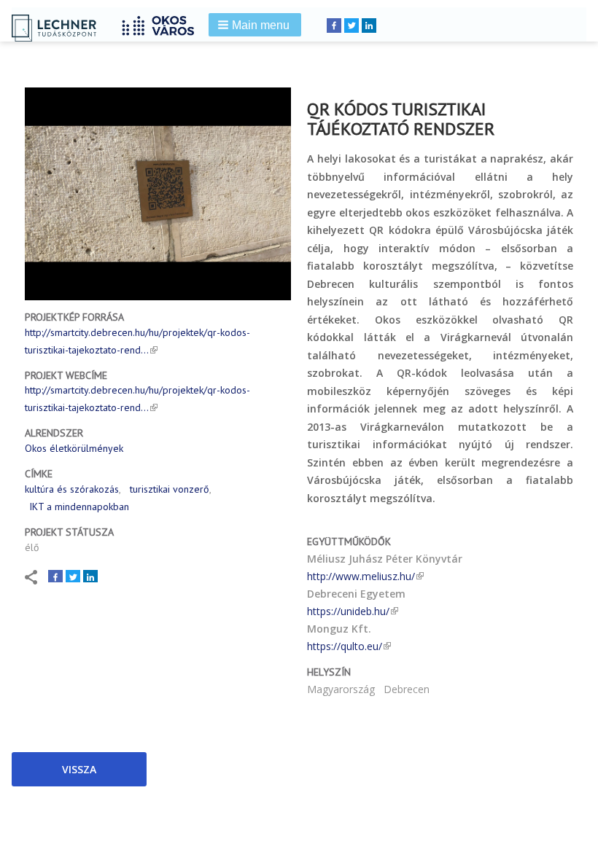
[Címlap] (163, 23)
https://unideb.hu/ (348, 611)
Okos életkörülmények (74, 448)
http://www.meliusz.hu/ (361, 576)
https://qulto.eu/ (344, 646)
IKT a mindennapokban (79, 506)
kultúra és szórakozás (72, 489)
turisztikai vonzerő (169, 489)
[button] (255, 24)
